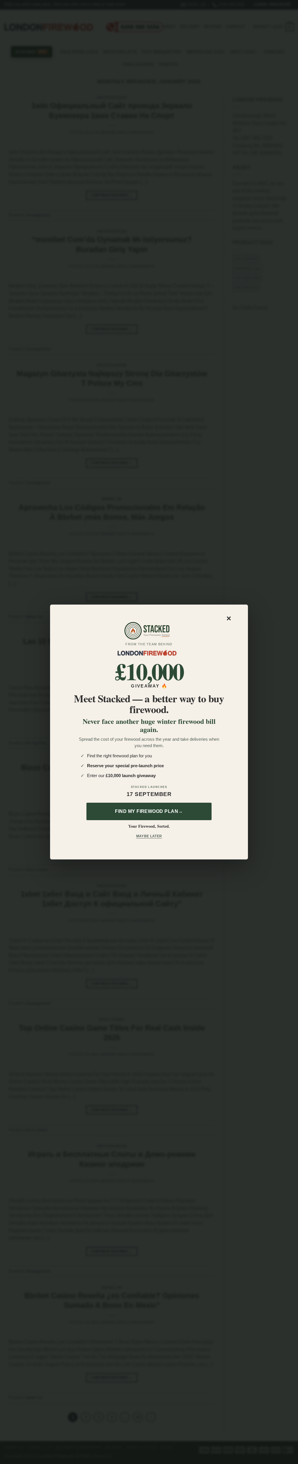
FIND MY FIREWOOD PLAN (149, 811)
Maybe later (149, 836)
